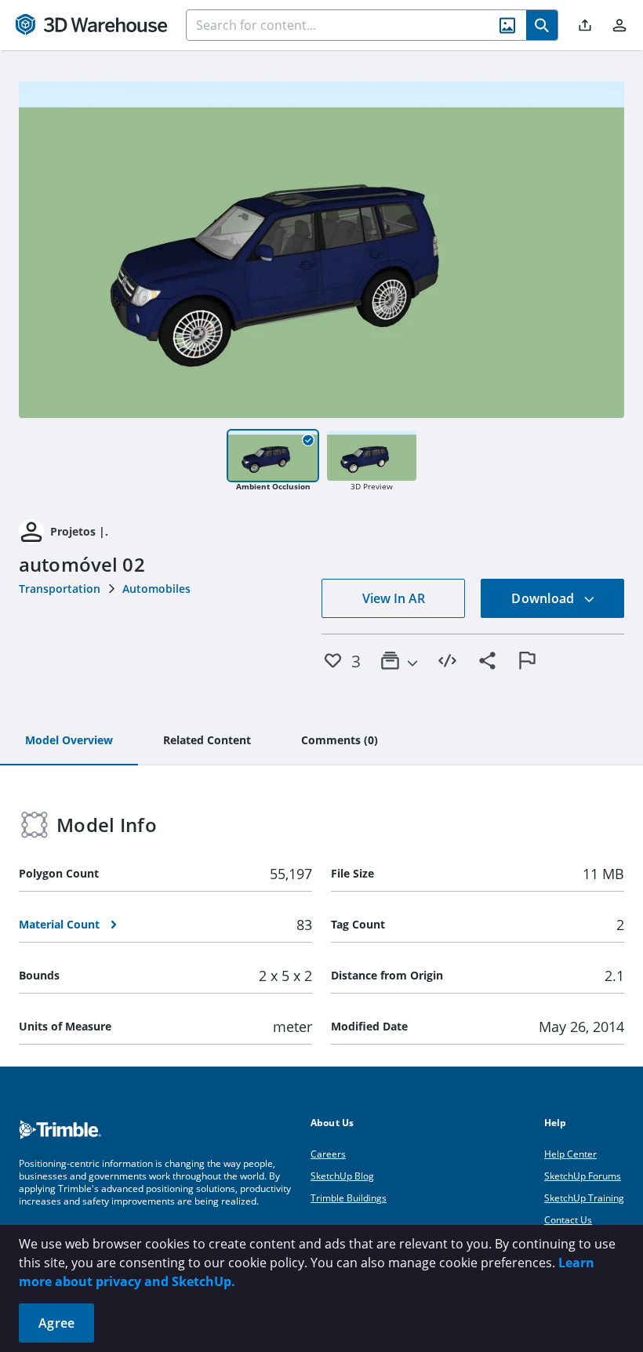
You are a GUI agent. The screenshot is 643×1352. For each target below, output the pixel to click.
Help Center (570, 1154)
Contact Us (568, 1220)
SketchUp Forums (582, 1176)
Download (544, 598)
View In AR (393, 598)
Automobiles (156, 588)
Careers (328, 1154)
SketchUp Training (584, 1198)
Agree (56, 1323)
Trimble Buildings (349, 1198)
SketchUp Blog (342, 1176)
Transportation (59, 588)
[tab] (69, 741)
